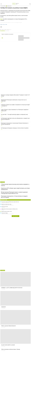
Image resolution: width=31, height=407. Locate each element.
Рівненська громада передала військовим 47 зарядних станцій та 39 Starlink (15, 95)
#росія (4, 24)
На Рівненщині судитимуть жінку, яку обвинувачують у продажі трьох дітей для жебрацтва (15, 119)
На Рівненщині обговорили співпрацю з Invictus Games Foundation (14, 128)
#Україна (1, 24)
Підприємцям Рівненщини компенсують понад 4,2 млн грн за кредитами (14, 100)
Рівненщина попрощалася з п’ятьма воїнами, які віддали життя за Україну (14, 196)
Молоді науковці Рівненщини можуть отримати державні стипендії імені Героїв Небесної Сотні (14, 192)
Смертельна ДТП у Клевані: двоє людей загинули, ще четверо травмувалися (15, 189)
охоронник (3, 306)
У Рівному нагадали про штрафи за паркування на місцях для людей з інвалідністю (15, 105)
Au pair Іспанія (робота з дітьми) (8, 344)
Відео (1, 19)
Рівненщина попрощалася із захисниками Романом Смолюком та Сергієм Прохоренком (14, 124)
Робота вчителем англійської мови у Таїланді (10, 349)
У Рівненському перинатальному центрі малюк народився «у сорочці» (15, 185)
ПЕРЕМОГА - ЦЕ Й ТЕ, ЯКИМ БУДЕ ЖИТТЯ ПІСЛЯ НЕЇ (11, 287)
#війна (6, 24)
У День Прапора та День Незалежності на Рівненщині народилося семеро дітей (14, 110)
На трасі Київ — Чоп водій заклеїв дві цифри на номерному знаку (14, 114)
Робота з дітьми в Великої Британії (8, 325)
